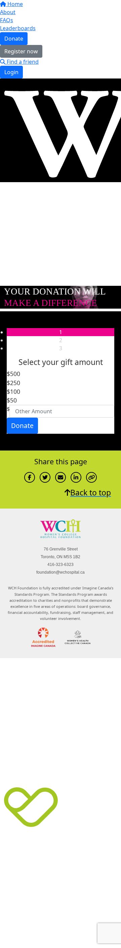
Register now (21, 51)
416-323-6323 (60, 564)
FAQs (6, 20)
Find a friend (22, 61)
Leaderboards (18, 28)
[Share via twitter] (45, 477)
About (7, 12)
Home (14, 4)
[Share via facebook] (29, 477)
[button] (56, 373)
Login (11, 72)
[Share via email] (60, 477)
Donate (13, 38)
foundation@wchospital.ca (60, 572)
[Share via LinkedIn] (76, 477)
